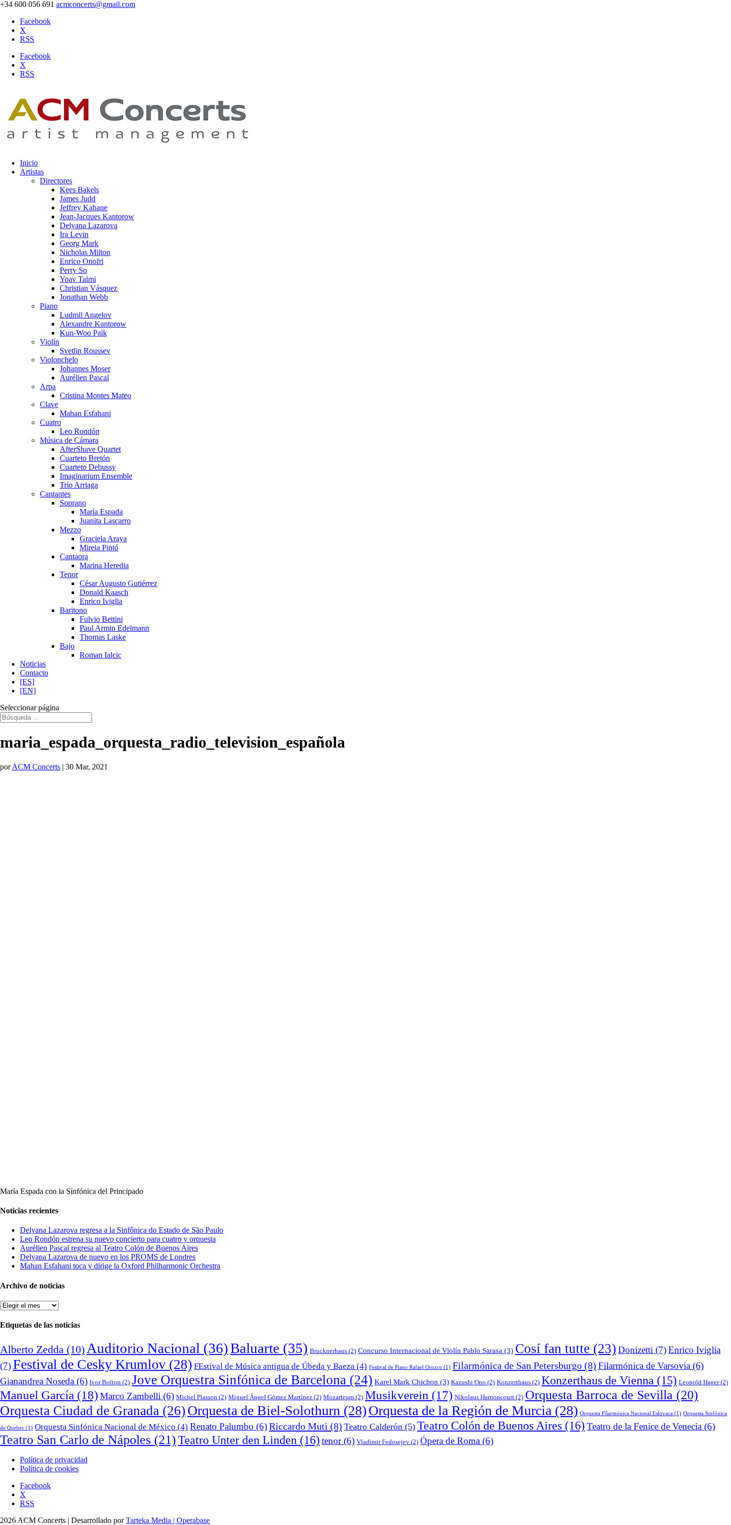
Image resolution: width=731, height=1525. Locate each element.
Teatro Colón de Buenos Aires (501, 1425)
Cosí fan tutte (565, 1348)
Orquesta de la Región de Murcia (473, 1410)
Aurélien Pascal (84, 377)
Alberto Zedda (42, 1350)
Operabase (193, 1520)
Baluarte (269, 1348)
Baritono (73, 610)
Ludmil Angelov (85, 315)
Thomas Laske (103, 637)
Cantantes (55, 494)
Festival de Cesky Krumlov (102, 1364)
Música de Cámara (69, 440)
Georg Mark (79, 243)
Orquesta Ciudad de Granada (92, 1410)
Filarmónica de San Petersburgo (524, 1365)
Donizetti (642, 1350)
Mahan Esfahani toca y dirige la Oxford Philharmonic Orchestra (120, 1266)
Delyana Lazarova (88, 225)
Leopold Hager (703, 1382)
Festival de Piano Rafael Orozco (410, 1367)
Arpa (48, 386)
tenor (338, 1441)
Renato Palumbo (228, 1426)
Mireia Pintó (99, 547)
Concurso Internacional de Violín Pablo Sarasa (435, 1351)
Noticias (33, 664)
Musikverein (409, 1395)
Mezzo (70, 529)
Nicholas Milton (85, 252)
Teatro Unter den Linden (249, 1439)
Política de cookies (49, 1468)
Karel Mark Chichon (411, 1382)
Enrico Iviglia (101, 601)
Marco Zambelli (137, 1396)
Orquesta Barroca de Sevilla (611, 1395)
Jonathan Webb (84, 297)
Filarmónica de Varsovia (651, 1365)
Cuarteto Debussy (88, 467)
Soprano (73, 503)
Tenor (69, 574)
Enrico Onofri (81, 261)
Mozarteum (343, 1397)
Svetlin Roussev (85, 350)
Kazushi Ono (473, 1382)
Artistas (32, 172)
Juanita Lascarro (105, 520)
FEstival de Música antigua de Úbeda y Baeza (280, 1366)
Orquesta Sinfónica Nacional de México (111, 1427)
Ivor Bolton (110, 1382)
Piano (49, 306)
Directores (56, 180)
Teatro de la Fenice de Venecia (651, 1426)
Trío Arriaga (79, 485)
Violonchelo (59, 359)
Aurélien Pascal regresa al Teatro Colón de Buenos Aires (109, 1248)
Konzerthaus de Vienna (609, 1380)
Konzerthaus (518, 1382)
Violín (49, 342)
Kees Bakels (79, 189)
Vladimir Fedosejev (387, 1441)
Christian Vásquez (88, 288)
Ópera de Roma (456, 1441)
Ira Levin (74, 234)
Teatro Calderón (379, 1427)
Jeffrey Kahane (83, 207)
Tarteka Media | (151, 1520)
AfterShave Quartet (90, 449)
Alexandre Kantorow (93, 324)
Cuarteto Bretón (85, 458)
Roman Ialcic (100, 655)
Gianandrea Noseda (44, 1381)
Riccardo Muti (305, 1426)
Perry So (73, 270)
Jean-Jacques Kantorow (97, 216)
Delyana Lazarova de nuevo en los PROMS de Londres (107, 1257)
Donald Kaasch (104, 592)
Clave (49, 404)
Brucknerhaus (333, 1351)
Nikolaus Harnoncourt (489, 1397)
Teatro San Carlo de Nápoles (88, 1440)
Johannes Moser (85, 368)
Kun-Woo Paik (83, 333)
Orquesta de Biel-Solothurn (276, 1410)
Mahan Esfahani (85, 413)
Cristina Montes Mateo (95, 395)
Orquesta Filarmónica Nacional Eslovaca (630, 1413)
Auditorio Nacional (157, 1348)
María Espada (101, 512)
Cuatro (50, 422)
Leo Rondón (79, 431)
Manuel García (49, 1395)
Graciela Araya (103, 538)
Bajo (67, 646)
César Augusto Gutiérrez (118, 583)
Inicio (29, 163)
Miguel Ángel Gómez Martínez (274, 1397)
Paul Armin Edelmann (114, 628)
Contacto (34, 673)
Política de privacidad (54, 1459)
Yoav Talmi (78, 279)
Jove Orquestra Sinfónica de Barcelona (252, 1379)
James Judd (77, 198)
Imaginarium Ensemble (96, 476)
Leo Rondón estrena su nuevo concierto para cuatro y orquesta (118, 1239)
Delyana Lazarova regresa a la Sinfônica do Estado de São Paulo (121, 1230)
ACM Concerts (36, 766)
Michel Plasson (201, 1397)
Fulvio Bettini (101, 619)
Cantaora (74, 556)
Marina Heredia (104, 565)
